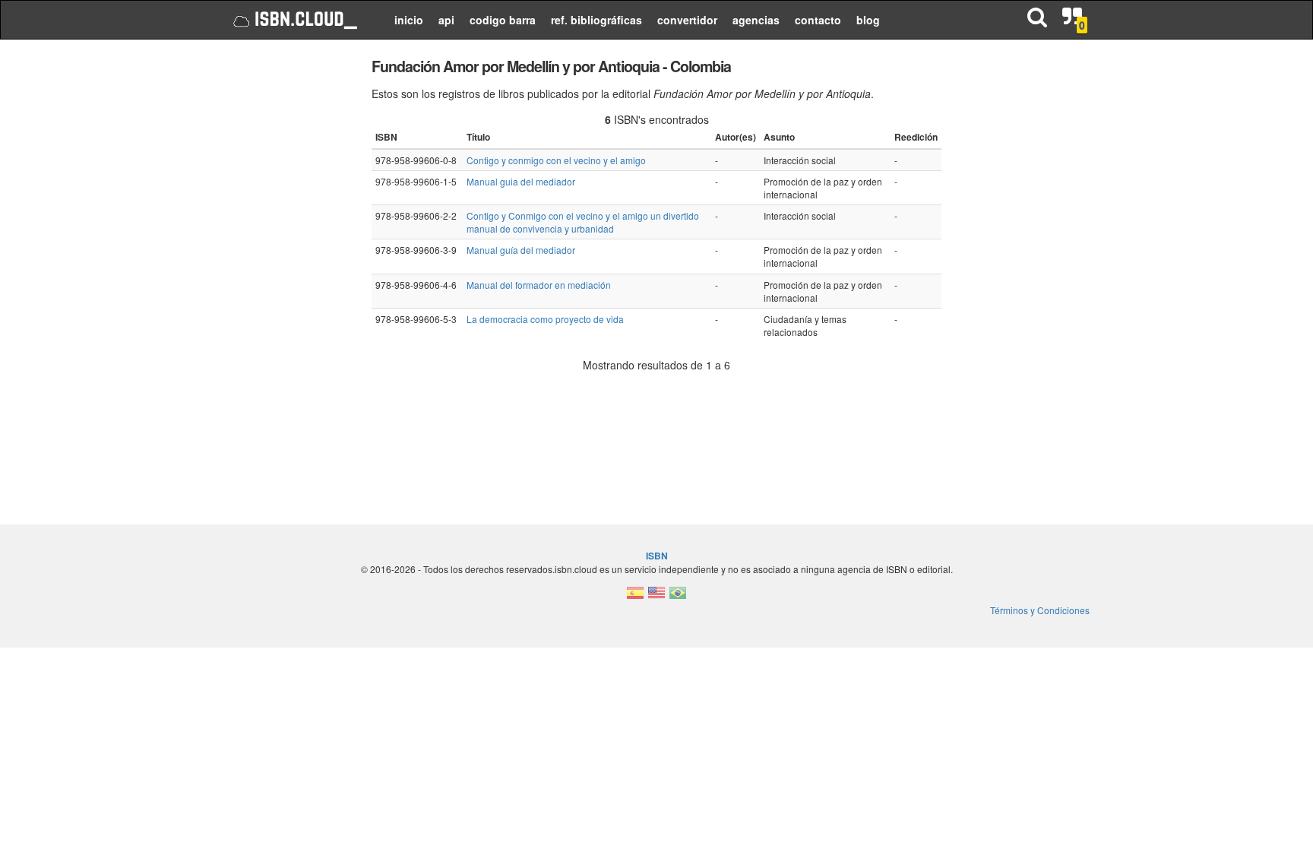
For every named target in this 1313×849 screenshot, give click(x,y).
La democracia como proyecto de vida (545, 318)
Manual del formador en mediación (539, 284)
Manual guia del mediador (521, 181)
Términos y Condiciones (1040, 609)
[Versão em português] (677, 597)
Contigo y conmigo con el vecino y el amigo (556, 160)
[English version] (656, 597)
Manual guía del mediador (521, 249)
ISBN (657, 555)
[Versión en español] (635, 597)
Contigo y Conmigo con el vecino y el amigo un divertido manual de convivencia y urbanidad (583, 222)
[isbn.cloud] (293, 20)
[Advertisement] (286, 281)
